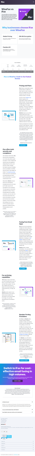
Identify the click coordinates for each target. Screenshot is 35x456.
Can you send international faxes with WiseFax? (10, 409)
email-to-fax (28, 97)
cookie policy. (16, 454)
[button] (17, 402)
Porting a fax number (23, 334)
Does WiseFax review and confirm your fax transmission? (12, 412)
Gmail (26, 250)
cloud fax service (11, 172)
